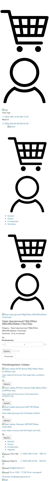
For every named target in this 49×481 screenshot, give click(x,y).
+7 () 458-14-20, (29, 453)
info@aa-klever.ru (17, 467)
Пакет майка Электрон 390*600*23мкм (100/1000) (21, 430)
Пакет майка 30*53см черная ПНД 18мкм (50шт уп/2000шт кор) (20, 395)
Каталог (10, 215)
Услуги (10, 218)
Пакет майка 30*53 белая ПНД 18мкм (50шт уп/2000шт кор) (23, 376)
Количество (8, 340)
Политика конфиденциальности (16, 476)
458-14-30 (23, 116)
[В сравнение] (18, 351)
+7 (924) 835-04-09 (10, 123)
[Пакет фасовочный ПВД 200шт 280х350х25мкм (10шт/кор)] (24, 315)
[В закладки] (14, 351)
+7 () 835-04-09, (29, 460)
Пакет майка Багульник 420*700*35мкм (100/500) (21, 413)
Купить (7, 351)
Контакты (11, 223)
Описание (8, 356)
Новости (11, 449)
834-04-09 (23, 123)
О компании (12, 221)
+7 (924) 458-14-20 (10, 116)
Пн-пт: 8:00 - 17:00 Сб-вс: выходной (25, 472)
